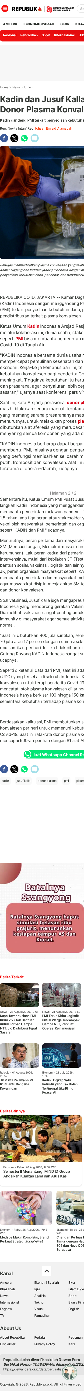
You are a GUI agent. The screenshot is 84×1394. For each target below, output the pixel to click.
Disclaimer (7, 1344)
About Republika (12, 1337)
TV (2, 1315)
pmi (66, 781)
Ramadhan (42, 1315)
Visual (38, 1309)
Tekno (38, 1302)
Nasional (10, 35)
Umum (28, 87)
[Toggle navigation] (5, 8)
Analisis (40, 1296)
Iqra (37, 1289)
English (73, 1309)
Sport (46, 35)
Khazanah (7, 1289)
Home (4, 87)
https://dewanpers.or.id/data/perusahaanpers (37, 1369)
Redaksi (40, 1337)
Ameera (6, 1282)
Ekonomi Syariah (39, 24)
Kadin (33, 326)
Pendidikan (29, 35)
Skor (71, 1282)
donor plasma (47, 781)
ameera (10, 24)
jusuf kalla (23, 781)
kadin (5, 781)
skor (64, 24)
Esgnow (6, 1309)
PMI (19, 338)
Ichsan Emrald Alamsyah (53, 128)
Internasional (64, 35)
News (16, 87)
